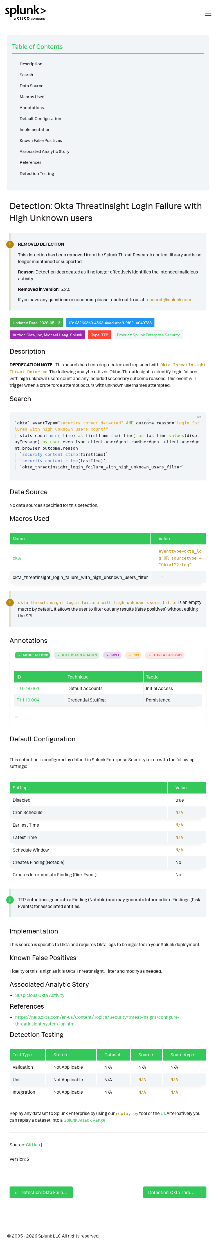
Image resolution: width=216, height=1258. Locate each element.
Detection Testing (37, 173)
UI (163, 1113)
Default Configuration (40, 118)
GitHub (33, 1144)
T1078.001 (28, 688)
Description (31, 63)
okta (17, 558)
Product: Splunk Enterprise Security (148, 334)
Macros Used (32, 96)
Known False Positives (41, 140)
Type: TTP (99, 334)
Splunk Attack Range (84, 1120)
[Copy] (185, 407)
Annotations (32, 107)
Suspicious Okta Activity (39, 995)
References (30, 162)
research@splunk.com (168, 299)
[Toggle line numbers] (196, 407)
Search (26, 74)
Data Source (31, 85)
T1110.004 (28, 700)
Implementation (35, 129)
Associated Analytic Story (44, 151)
